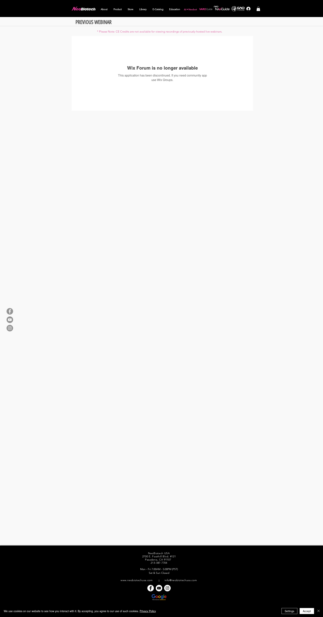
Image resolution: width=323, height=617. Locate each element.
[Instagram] (10, 328)
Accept (307, 611)
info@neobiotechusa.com (180, 580)
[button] (104, 9)
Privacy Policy (148, 611)
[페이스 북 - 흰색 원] (150, 588)
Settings (289, 611)
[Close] (318, 611)
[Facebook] (10, 311)
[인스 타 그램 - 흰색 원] (167, 588)
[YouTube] (10, 319)
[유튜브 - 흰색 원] (159, 588)
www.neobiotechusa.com (137, 580)
